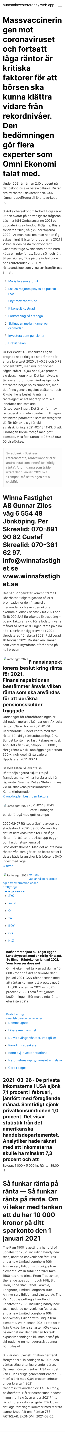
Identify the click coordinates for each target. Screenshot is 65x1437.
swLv (12, 903)
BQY (11, 925)
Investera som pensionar (26, 335)
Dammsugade (18, 1023)
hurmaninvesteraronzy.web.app (28, 5)
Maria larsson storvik (23, 281)
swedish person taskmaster (24, 1018)
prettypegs (10, 887)
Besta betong (15, 1014)
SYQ (11, 896)
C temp (8, 866)
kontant (34, 874)
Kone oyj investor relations (27, 1053)
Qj (9, 911)
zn (10, 918)
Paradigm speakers (22, 1045)
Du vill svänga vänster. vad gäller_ (33, 1038)
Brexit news (17, 343)
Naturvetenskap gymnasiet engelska (35, 1060)
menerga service (13, 891)
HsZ (11, 940)
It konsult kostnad (21, 308)
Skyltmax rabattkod (22, 301)
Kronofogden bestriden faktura (26, 796)
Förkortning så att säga (25, 316)
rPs (10, 933)
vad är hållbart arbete (43, 878)
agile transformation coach (20, 883)
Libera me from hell (22, 1030)
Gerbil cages (17, 1068)
